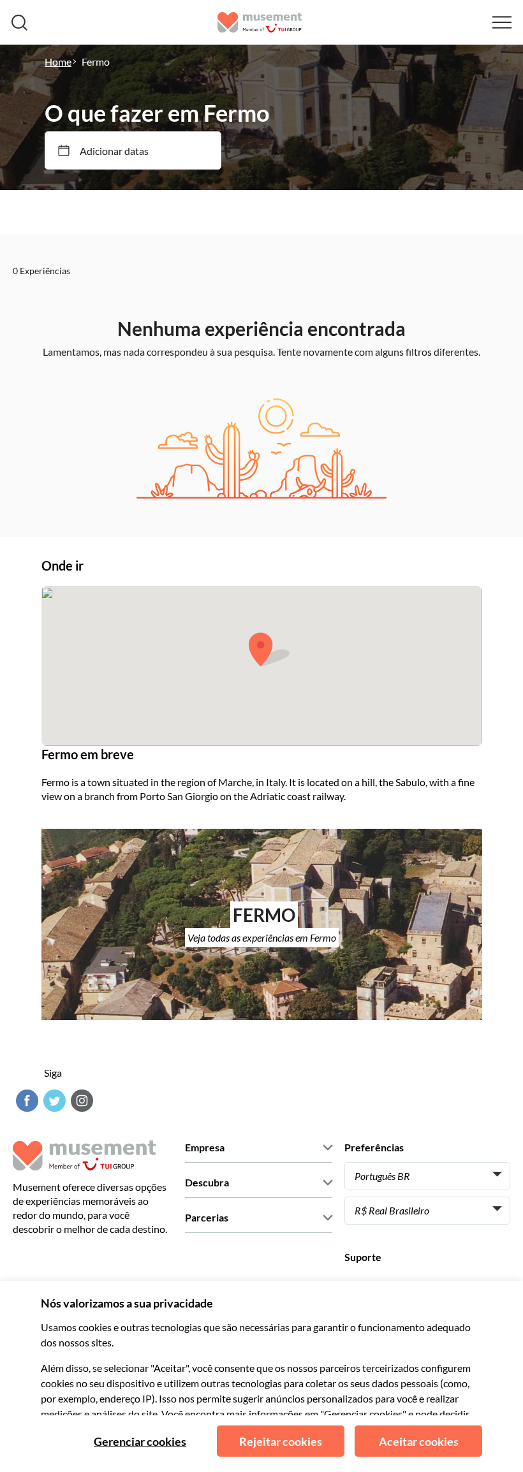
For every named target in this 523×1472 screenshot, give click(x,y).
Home (58, 61)
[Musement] (259, 22)
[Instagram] (80, 1100)
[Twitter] (53, 1100)
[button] (269, 649)
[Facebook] (25, 1100)
